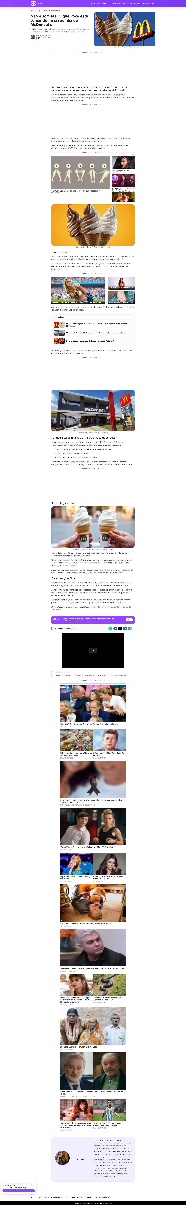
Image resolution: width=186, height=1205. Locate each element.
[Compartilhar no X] (120, 628)
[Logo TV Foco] (38, 3)
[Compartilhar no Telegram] (130, 628)
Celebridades (119, 3)
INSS (153, 3)
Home (93, 3)
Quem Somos (43, 1197)
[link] (62, 1158)
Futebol (137, 3)
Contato (88, 1197)
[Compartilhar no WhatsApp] (110, 628)
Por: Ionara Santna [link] (43, 35)
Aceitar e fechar (18, 1191)
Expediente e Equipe (59, 1197)
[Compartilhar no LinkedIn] (125, 628)
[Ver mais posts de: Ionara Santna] (33, 37)
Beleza (146, 3)
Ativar (129, 620)
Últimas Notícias (104, 3)
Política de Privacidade (103, 1197)
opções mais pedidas (85, 141)
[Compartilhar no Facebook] (115, 628)
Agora (129, 3)
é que (102, 145)
